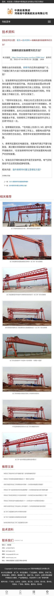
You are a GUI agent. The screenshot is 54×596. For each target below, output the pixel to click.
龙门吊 (16, 573)
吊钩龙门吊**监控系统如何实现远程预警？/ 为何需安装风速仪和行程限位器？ (26, 490)
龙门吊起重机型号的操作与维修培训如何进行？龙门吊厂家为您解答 (26, 294)
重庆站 (33, 584)
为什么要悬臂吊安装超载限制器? (18, 181)
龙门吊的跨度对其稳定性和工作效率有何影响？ (26, 393)
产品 (34, 594)
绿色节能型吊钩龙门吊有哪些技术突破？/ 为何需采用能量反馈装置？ (24, 484)
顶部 (47, 594)
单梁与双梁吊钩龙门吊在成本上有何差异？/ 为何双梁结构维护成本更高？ (25, 506)
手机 (20, 594)
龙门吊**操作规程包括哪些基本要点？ (26, 459)
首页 (18, 40)
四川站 (42, 582)
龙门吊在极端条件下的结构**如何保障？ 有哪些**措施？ (26, 360)
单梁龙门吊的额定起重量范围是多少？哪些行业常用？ (19, 479)
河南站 (14, 584)
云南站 (23, 582)
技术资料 (26, 40)
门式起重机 (33, 573)
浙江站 (30, 582)
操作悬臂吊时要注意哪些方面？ (18, 185)
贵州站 (49, 582)
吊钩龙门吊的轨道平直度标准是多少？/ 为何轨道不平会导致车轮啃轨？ (24, 501)
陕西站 (27, 584)
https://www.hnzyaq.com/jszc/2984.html (28, 57)
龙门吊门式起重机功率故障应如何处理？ (15, 517)
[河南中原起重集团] (27, 11)
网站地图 (5, 5)
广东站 (11, 582)
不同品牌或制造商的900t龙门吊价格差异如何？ (26, 426)
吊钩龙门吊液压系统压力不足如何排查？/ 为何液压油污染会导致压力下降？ (26, 495)
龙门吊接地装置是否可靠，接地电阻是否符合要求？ (26, 228)
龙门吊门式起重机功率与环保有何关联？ (15, 511)
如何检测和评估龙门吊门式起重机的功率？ (16, 522)
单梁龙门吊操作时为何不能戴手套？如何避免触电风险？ (20, 473)
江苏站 (36, 582)
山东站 (17, 582)
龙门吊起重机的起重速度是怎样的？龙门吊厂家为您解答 (26, 261)
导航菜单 (6, 22)
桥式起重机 (24, 573)
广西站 (20, 584)
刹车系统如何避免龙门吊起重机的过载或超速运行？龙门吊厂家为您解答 (26, 327)
